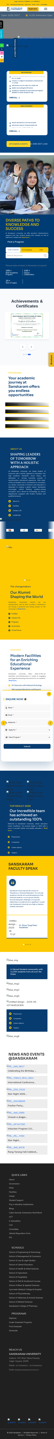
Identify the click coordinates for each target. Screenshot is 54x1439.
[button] (3, 723)
